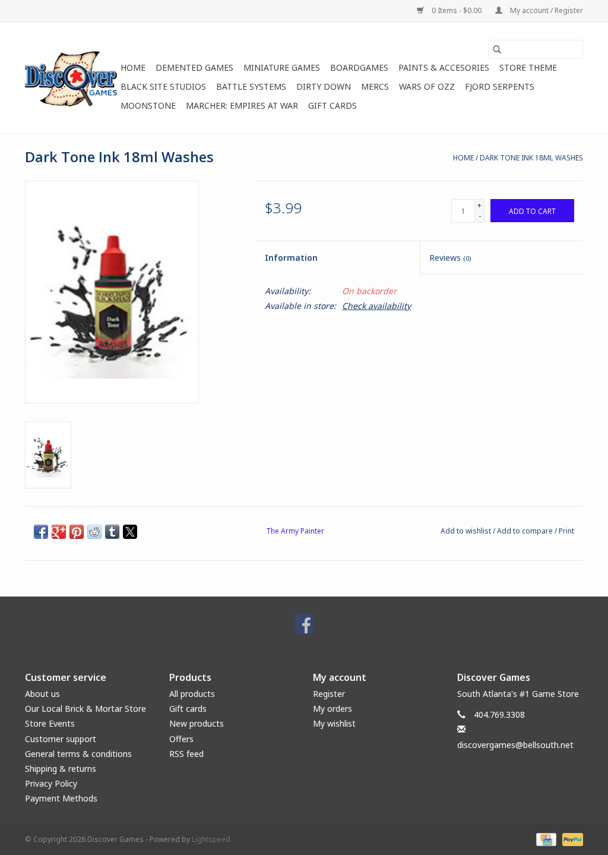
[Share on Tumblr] (112, 532)
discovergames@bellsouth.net (515, 744)
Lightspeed (211, 839)
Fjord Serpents (499, 86)
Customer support (60, 738)
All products (192, 693)
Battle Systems (251, 86)
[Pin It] (76, 532)
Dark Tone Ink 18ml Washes (531, 158)
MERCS (375, 86)
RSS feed (186, 753)
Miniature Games (281, 67)
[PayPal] (570, 839)
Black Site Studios (163, 86)
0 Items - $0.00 (456, 10)
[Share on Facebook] (41, 532)
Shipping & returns (60, 768)
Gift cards (332, 105)
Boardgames (359, 67)
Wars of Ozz (427, 86)
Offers (181, 738)
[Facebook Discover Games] (304, 623)
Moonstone (148, 105)
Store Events (50, 723)
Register (329, 693)
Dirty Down (323, 86)
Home (133, 67)
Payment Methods (61, 798)
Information (291, 257)
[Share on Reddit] (94, 532)
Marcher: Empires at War (242, 105)
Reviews (450, 257)
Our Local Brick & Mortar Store (85, 708)
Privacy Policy (51, 783)
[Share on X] (130, 532)
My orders (332, 708)
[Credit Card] (545, 839)
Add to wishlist (467, 531)
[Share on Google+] (59, 532)
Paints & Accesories (443, 67)
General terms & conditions (78, 753)
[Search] (497, 49)
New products (196, 723)
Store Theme (528, 67)
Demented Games (194, 67)
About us (42, 693)
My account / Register (545, 10)
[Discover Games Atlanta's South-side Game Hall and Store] (71, 77)
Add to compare (526, 531)
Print (566, 531)
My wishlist (334, 723)
